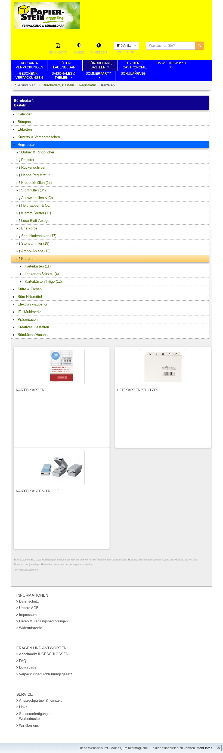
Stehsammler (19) (35, 243)
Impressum (28, 615)
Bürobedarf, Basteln (58, 85)
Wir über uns (29, 725)
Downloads (27, 667)
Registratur (87, 85)
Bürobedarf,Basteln (100, 66)
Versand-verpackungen (29, 66)
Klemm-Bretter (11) (36, 213)
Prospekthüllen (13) (36, 183)
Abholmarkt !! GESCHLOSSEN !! (45, 654)
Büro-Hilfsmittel (30, 297)
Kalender (25, 114)
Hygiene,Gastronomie (135, 66)
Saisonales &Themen (63, 76)
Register (27, 160)
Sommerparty (98, 76)
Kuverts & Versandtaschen (39, 137)
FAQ (22, 661)
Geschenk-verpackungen (29, 76)
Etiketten (25, 129)
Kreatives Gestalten (33, 327)
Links (23, 707)
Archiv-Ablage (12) (35, 251)
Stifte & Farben (30, 289)
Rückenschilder (33, 167)
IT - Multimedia (29, 312)
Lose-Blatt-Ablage (35, 221)
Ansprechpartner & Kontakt (40, 700)
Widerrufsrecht (30, 628)
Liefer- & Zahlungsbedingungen (43, 621)
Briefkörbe (29, 228)
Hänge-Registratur (35, 175)
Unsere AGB (29, 608)
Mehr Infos (204, 748)
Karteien (27, 259)
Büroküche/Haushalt (33, 335)
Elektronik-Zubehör (32, 304)
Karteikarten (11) (38, 266)
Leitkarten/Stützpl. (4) (42, 274)
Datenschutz (29, 601)
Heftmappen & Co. (35, 205)
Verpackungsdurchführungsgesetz (45, 674)
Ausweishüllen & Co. (37, 198)
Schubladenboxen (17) (38, 236)
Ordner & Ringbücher (37, 152)
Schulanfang (133, 76)
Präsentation (28, 319)
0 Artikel (127, 46)
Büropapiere (27, 122)
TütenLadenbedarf (65, 66)
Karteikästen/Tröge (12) (43, 281)
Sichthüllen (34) (33, 190)
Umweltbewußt (171, 66)
